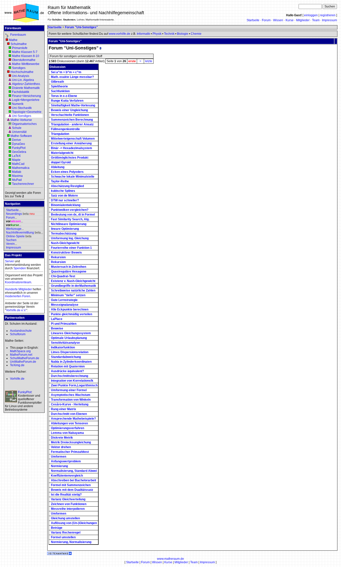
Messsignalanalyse (64, 304)
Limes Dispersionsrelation (69, 352)
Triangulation (60, 134)
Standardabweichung (66, 357)
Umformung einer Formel (69, 390)
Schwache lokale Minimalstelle (72, 176)
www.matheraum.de (170, 559)
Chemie (196, 33)
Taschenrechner (23, 184)
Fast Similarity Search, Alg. (70, 219)
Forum (266, 20)
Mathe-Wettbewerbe (25, 64)
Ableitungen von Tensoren (69, 423)
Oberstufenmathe (23, 60)
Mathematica (20, 168)
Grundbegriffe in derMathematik (73, 285)
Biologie (182, 33)
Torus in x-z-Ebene (64, 96)
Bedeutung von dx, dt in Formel (73, 214)
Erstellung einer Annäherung (71, 143)
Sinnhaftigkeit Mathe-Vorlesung (73, 105)
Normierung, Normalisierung (71, 542)
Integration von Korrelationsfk (72, 380)
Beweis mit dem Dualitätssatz (72, 490)
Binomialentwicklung (65, 205)
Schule (16, 128)
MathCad (18, 164)
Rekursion (58, 257)
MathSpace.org (20, 351)
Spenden (19, 268)
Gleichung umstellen (65, 518)
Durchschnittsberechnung (69, 376)
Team (316, 20)
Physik (157, 33)
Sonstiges (18, 68)
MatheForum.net (21, 354)
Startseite (253, 20)
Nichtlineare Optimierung (68, 224)
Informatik (143, 33)
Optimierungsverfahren (67, 428)
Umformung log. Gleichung (70, 238)
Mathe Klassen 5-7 (24, 52)
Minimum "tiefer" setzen (68, 295)
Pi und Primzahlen (63, 323)
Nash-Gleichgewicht (65, 243)
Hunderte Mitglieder (18, 289)
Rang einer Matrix (63, 409)
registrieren (328, 15)
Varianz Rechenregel (65, 532)
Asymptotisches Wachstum (70, 395)
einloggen (311, 15)
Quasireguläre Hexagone (68, 271)
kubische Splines (63, 191)
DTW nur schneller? (65, 200)
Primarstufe (19, 48)
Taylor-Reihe (60, 181)
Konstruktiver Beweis (66, 252)
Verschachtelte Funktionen (70, 115)
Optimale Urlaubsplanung (69, 338)
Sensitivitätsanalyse (65, 342)
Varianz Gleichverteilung (68, 499)
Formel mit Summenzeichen (71, 485)
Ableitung (57, 167)
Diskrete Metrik (62, 437)
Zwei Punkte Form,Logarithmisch (74, 385)
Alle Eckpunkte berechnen (69, 309)
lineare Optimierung (65, 229)
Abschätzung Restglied (67, 186)
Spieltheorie (59, 86)
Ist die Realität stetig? (66, 494)
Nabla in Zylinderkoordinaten (71, 361)
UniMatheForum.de (23, 361)
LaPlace (56, 319)
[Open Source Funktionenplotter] (11, 396)
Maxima (17, 176)
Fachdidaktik (20, 92)
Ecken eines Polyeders (67, 172)
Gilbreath (57, 81)
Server (9, 261)
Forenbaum (18, 34)
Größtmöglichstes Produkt (69, 157)
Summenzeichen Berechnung (72, 119)
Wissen (278, 20)
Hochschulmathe (21, 72)
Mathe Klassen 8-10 (25, 56)
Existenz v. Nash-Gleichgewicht (73, 281)
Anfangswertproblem (66, 461)
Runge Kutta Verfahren (67, 100)
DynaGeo (18, 144)
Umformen (58, 456)
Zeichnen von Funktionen (68, 504)
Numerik (17, 104)
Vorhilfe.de (17, 378)
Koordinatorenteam (18, 282)
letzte (148, 61)
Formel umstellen (63, 537)
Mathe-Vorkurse (21, 120)
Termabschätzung (63, 233)
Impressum (329, 20)
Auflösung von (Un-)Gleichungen (74, 523)
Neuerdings (14, 214)
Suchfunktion (60, 91)
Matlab (16, 172)
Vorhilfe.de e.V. (16, 310)
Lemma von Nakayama (67, 433)
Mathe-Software (21, 136)
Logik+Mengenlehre (25, 100)
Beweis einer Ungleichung (69, 110)
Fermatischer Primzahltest (70, 452)
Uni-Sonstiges (21, 116)
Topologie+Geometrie (26, 112)
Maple (16, 160)
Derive (16, 140)
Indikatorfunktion (63, 347)
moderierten (13, 296)
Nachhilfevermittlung (20, 232)
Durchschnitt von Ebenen (69, 414)
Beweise (57, 328)
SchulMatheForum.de (24, 358)
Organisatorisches (24, 124)
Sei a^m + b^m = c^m (66, 72)
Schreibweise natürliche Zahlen (73, 290)
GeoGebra (19, 152)
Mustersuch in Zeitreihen (68, 267)
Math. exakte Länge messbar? (72, 77)
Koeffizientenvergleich (67, 475)
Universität (19, 132)
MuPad (17, 180)
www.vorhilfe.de (119, 33)
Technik (169, 33)
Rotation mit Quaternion (68, 366)
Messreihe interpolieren (68, 509)
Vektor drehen (61, 447)
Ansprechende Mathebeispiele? (73, 418)
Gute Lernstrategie (64, 300)
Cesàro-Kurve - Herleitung (69, 404)
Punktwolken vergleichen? (69, 210)
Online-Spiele (15, 236)
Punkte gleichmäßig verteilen (71, 314)
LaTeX (16, 156)
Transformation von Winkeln (71, 399)
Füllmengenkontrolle (65, 129)
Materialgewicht (62, 153)
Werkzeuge (13, 229)
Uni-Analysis (20, 76)
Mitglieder (303, 20)
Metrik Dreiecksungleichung (71, 442)
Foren (26, 296)
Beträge (56, 528)
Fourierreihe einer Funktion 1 (71, 248)
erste (132, 61)
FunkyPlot (18, 148)
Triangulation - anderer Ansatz (72, 124)
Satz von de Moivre (64, 195)
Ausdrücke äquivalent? (67, 371)
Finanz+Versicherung (26, 96)
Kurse (290, 20)
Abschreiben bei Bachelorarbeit (73, 480)
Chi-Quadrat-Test (63, 276)
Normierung (59, 466)
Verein (10, 244)
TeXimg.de (17, 365)
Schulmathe (18, 44)
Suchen (11, 240)
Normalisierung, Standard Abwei (74, 471)
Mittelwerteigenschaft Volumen (73, 138)
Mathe (13, 40)
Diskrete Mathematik (26, 88)
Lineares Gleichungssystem (71, 333)
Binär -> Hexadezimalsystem (71, 148)
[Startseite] (24, 22)
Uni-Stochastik (22, 108)
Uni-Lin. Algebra (23, 80)
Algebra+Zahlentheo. (26, 84)
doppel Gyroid (61, 162)
